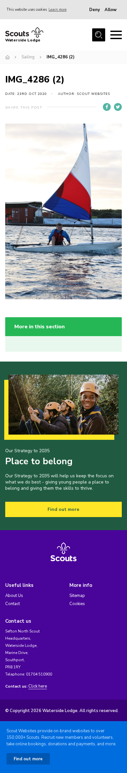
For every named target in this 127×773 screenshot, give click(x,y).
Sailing (28, 57)
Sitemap (77, 596)
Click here (37, 686)
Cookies (77, 604)
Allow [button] (111, 10)
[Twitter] (118, 107)
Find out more (63, 509)
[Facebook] (107, 107)
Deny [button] (94, 10)
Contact (12, 604)
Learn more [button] (57, 9)
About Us (14, 596)
